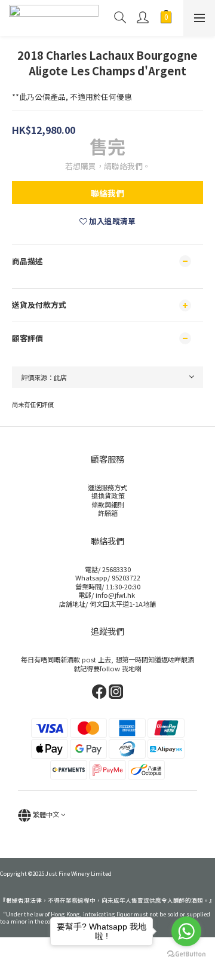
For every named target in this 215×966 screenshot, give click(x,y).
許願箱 (108, 513)
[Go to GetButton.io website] (186, 954)
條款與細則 (107, 504)
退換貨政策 (107, 495)
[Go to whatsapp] (186, 931)
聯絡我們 (107, 193)
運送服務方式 (107, 487)
